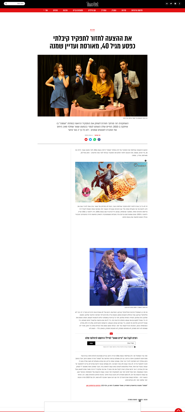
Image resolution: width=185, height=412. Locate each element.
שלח (91, 343)
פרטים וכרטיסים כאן (93, 385)
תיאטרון (140, 399)
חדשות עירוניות (137, 10)
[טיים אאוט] (92, 5)
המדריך (103, 10)
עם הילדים (92, 10)
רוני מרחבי (97, 135)
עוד (46, 10)
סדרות (124, 10)
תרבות (65, 10)
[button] (145, 161)
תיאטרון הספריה (132, 399)
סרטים (55, 10)
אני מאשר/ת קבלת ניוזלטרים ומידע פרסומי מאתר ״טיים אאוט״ (118, 347)
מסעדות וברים (78, 10)
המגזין (114, 10)
